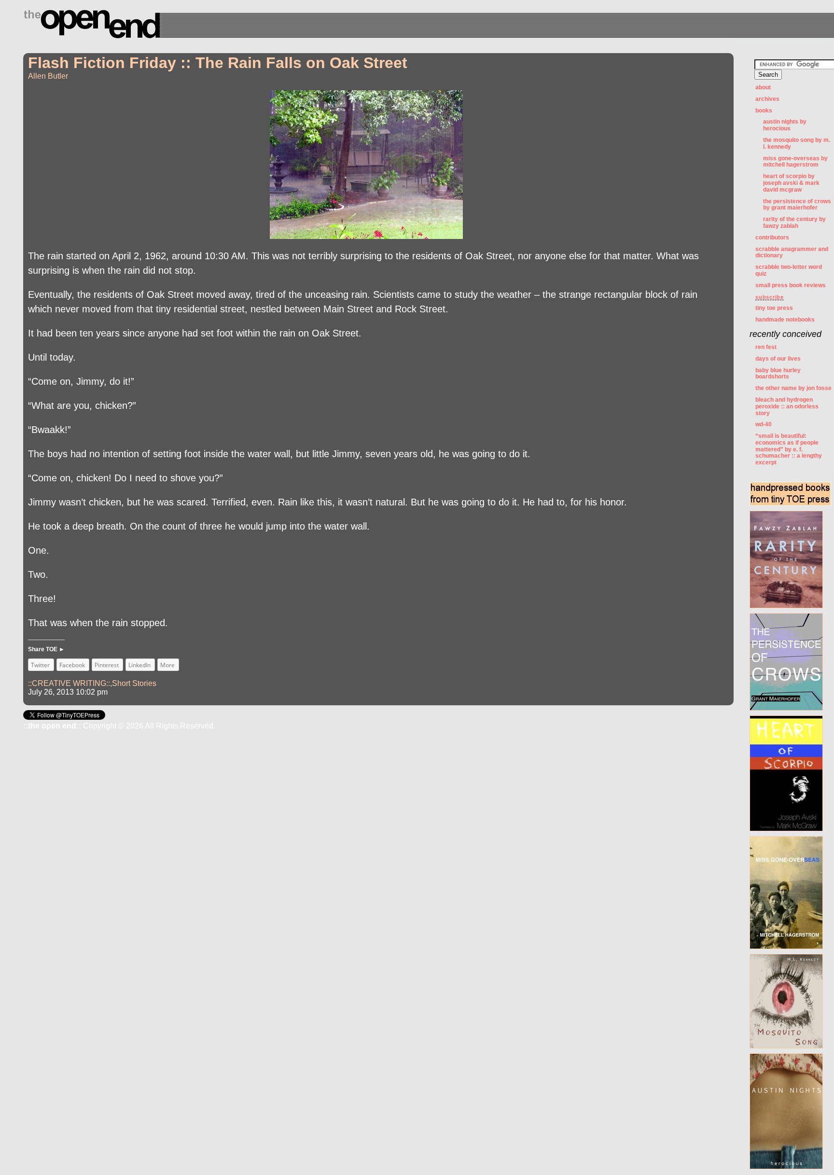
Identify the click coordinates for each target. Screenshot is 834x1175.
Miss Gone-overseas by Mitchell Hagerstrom (795, 161)
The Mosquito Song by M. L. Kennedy (796, 143)
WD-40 (763, 424)
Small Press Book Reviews (790, 285)
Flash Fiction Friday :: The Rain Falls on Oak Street (217, 62)
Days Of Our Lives (778, 358)
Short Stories (134, 683)
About (763, 87)
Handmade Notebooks (785, 319)
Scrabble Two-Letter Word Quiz (788, 270)
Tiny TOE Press (774, 308)
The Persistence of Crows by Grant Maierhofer (797, 204)
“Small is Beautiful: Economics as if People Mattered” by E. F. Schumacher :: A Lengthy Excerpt (788, 449)
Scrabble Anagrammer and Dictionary (791, 252)
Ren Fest (766, 347)
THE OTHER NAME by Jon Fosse (793, 388)
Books (763, 110)
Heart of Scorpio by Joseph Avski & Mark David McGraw (791, 183)
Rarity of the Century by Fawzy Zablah (794, 222)
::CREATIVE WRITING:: (69, 683)
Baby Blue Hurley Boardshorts (778, 373)
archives (767, 99)
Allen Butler (48, 76)
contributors (772, 237)
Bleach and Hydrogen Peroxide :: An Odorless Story (787, 406)
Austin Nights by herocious (784, 125)
